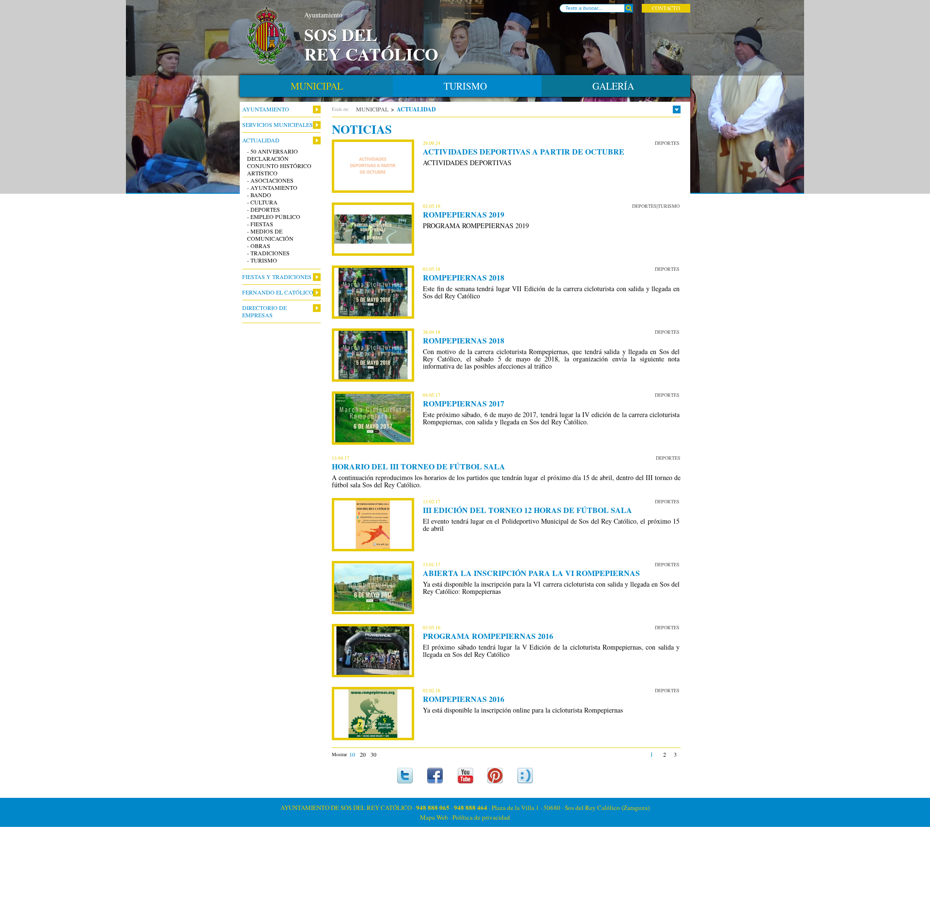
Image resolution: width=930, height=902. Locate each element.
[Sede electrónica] (525, 775)
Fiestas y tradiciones (276, 276)
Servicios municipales (277, 124)
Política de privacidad (481, 817)
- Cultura (262, 202)
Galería (613, 86)
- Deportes (263, 209)
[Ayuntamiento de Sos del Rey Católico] (267, 36)
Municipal (372, 109)
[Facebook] (435, 775)
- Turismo (262, 260)
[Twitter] (405, 775)
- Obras (258, 245)
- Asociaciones (270, 180)
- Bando (259, 195)
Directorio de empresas (264, 311)
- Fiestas (260, 224)
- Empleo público (273, 216)
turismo (465, 86)
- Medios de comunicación (270, 235)
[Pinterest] (495, 775)
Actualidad (260, 140)
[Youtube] (465, 775)
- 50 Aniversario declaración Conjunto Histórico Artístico (279, 162)
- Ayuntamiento (272, 187)
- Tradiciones (268, 253)
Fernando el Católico (277, 292)
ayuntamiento (265, 109)
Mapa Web (434, 817)
